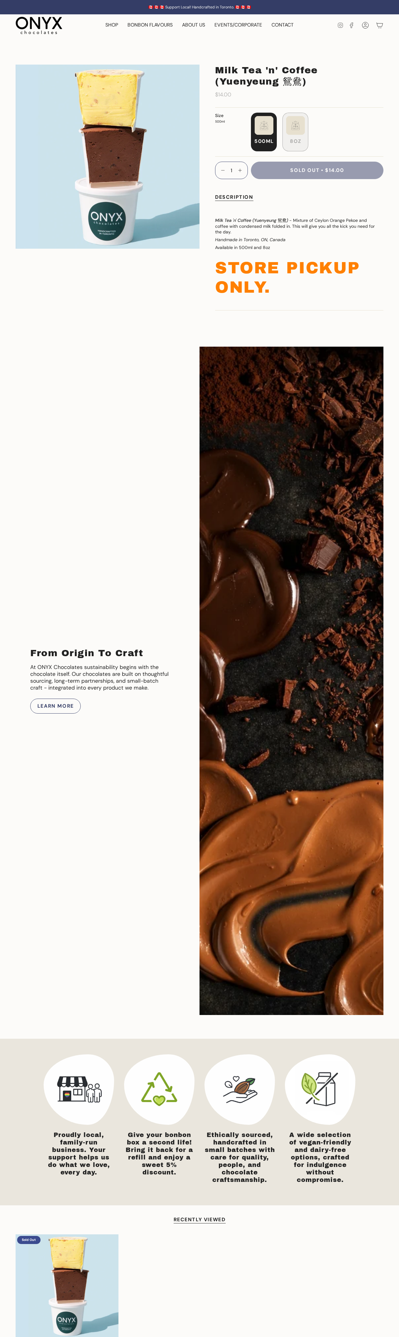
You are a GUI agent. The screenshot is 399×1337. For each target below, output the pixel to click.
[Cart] (380, 25)
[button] (112, 25)
